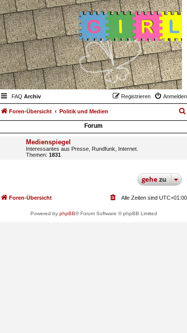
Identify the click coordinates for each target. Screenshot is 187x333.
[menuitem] (16, 96)
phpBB (67, 213)
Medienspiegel (48, 142)
